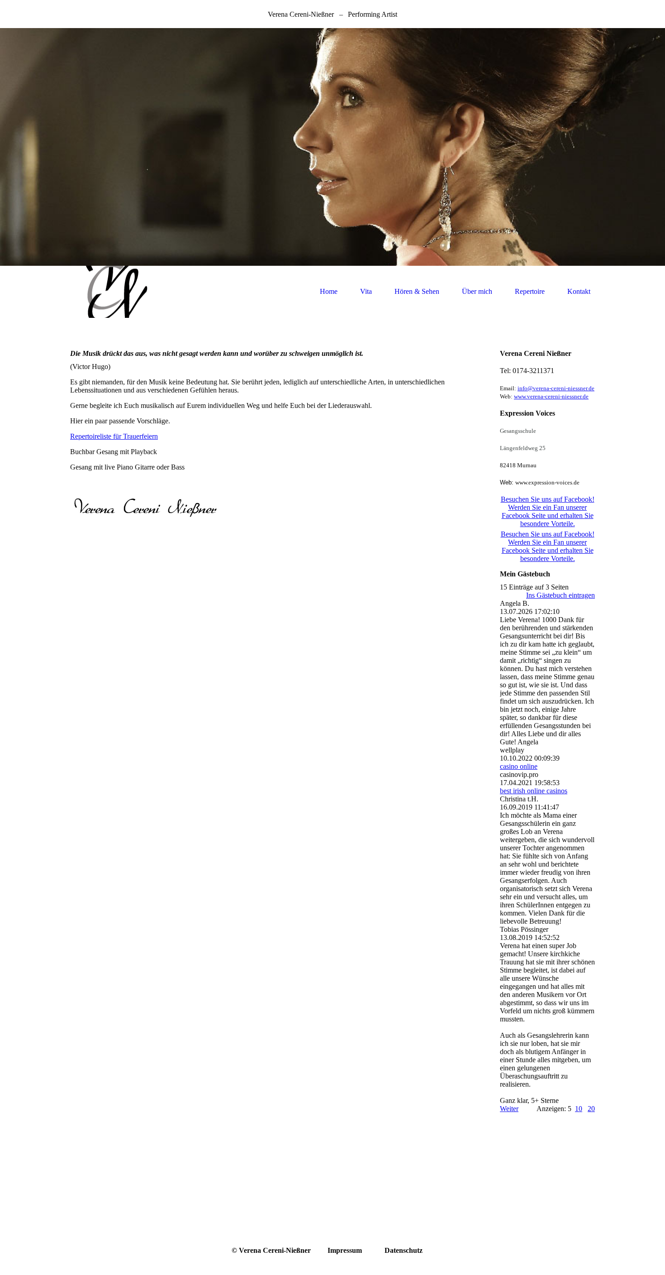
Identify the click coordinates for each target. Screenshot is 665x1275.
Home (328, 291)
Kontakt (578, 291)
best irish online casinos (533, 791)
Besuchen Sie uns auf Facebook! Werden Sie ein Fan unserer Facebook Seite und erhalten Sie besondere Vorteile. (547, 511)
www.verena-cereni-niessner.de (551, 396)
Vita (366, 291)
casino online (518, 766)
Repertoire (530, 291)
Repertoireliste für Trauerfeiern (114, 436)
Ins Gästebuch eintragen (560, 595)
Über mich (477, 291)
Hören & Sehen (416, 291)
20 (591, 1108)
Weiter (509, 1108)
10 (578, 1108)
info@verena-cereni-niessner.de (556, 388)
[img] (332, 147)
